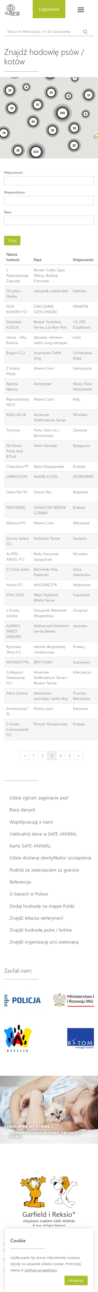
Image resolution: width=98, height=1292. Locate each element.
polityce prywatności (40, 1270)
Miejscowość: (13, 172)
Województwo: (14, 192)
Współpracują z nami (31, 822)
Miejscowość (83, 259)
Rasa (37, 259)
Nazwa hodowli (12, 257)
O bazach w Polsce (29, 894)
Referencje (20, 882)
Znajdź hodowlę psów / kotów (41, 930)
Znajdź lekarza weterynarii (36, 918)
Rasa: (7, 212)
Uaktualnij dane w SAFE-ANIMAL (43, 834)
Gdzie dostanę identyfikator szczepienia (50, 858)
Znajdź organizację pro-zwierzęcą (44, 942)
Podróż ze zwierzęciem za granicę (44, 870)
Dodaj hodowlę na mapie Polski (42, 906)
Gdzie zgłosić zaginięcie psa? (39, 798)
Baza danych (23, 809)
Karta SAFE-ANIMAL (30, 846)
